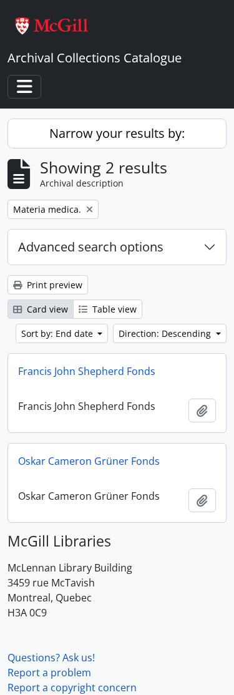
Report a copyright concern (72, 687)
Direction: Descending (166, 333)
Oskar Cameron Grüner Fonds (89, 461)
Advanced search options (90, 246)
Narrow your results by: (117, 133)
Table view (113, 309)
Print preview (53, 285)
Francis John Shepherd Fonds (86, 371)
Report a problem (49, 672)
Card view (46, 309)
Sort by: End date (58, 333)
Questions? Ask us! (51, 657)
